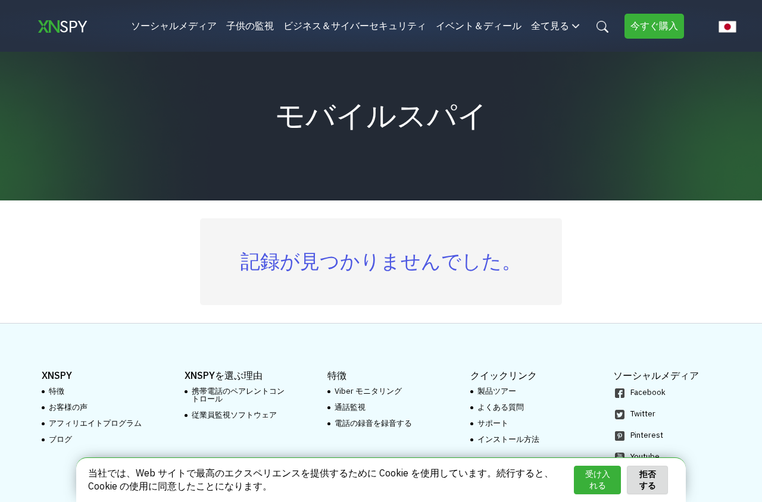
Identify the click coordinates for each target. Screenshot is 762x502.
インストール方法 (508, 439)
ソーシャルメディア (174, 26)
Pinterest (646, 435)
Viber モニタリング (368, 391)
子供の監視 (250, 26)
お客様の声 (68, 407)
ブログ (60, 439)
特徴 (56, 391)
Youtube (645, 456)
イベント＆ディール (478, 26)
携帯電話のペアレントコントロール (238, 395)
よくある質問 (500, 407)
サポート (492, 423)
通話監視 (350, 407)
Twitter (642, 414)
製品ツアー (496, 391)
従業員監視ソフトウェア (234, 415)
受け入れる (597, 480)
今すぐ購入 (654, 26)
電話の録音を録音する (373, 423)
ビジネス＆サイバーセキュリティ (354, 26)
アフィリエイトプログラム (95, 423)
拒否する (647, 480)
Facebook (648, 392)
